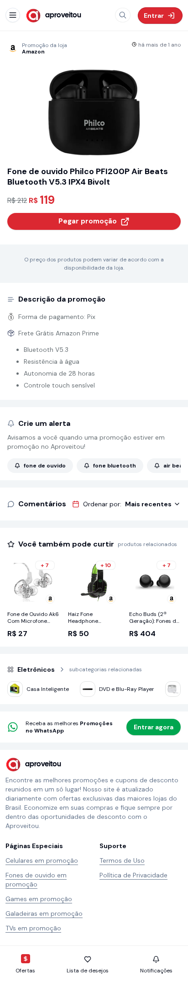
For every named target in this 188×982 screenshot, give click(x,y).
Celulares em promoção (41, 860)
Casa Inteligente (47, 689)
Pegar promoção (87, 221)
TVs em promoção (33, 928)
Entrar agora (153, 727)
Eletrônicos (36, 669)
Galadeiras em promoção (44, 913)
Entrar (154, 15)
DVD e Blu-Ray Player (126, 689)
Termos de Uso (122, 860)
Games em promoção (38, 899)
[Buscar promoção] (123, 15)
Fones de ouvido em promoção (36, 879)
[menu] (12, 15)
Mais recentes (148, 504)
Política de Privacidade (133, 875)
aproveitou (63, 15)
